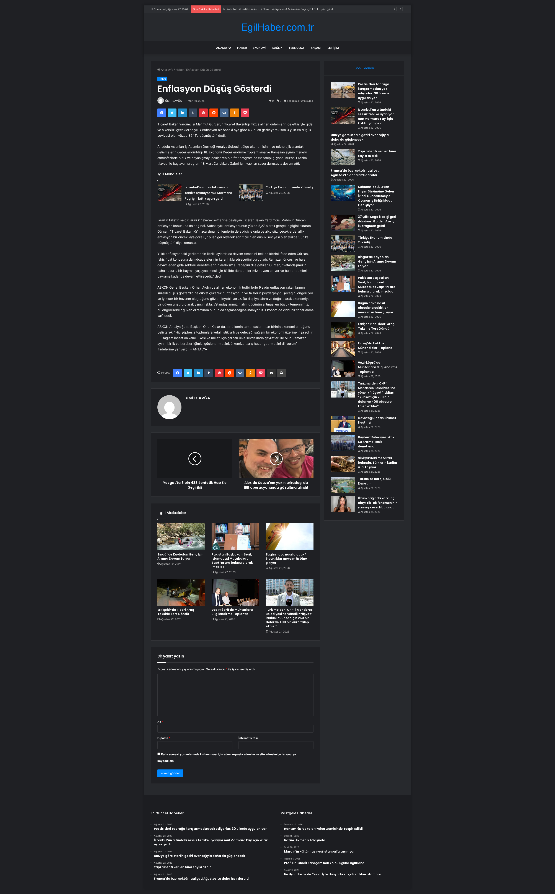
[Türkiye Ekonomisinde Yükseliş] (251, 192)
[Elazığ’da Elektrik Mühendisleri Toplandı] (343, 349)
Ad (160, 721)
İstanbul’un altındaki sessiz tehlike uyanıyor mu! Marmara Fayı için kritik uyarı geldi (278, 9)
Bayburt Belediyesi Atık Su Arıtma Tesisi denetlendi (376, 442)
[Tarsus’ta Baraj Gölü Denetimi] (343, 485)
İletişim (333, 47)
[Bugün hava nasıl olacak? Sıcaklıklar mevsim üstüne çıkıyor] (289, 536)
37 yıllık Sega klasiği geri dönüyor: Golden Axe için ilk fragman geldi (377, 221)
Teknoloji (297, 47)
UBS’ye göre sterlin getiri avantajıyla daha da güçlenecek (360, 137)
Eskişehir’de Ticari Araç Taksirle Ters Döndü (175, 612)
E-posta (163, 738)
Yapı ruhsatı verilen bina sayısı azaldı (377, 153)
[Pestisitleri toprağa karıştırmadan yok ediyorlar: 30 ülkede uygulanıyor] (343, 90)
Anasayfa (223, 47)
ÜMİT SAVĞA (173, 100)
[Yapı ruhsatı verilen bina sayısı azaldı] (343, 157)
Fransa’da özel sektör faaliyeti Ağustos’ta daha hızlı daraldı (355, 172)
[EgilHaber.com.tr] (277, 27)
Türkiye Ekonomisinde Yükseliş (289, 187)
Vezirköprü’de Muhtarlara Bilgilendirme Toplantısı (232, 612)
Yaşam (316, 47)
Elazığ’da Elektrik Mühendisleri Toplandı (375, 345)
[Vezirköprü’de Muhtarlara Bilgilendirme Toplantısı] (235, 592)
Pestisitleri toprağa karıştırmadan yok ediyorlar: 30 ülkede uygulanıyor (373, 91)
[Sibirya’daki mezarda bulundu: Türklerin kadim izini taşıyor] (343, 464)
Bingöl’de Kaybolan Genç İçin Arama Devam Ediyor (180, 556)
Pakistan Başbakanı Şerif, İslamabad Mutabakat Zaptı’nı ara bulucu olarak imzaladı (232, 560)
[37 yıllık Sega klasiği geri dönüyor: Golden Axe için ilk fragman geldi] (343, 223)
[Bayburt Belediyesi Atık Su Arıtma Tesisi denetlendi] (343, 443)
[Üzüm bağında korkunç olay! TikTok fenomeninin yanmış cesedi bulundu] (343, 504)
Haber (242, 47)
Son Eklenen (364, 68)
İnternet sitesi (248, 738)
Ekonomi (259, 47)
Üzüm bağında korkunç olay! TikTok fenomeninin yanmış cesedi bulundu (377, 502)
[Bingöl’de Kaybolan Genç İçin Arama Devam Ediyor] (181, 536)
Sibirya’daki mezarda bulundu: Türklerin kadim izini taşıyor (377, 462)
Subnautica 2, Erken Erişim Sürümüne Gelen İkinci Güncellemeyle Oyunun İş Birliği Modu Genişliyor (376, 196)
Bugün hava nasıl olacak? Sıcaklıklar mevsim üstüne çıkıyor (286, 558)
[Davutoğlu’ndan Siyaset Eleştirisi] (343, 424)
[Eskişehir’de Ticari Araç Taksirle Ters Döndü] (181, 592)
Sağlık (277, 47)
